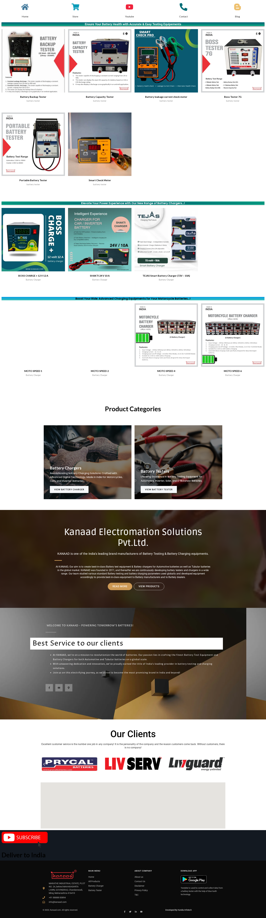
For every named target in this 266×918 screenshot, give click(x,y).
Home (25, 16)
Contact (183, 16)
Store (75, 16)
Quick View (33, 89)
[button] (44, 764)
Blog (237, 16)
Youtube (129, 16)
